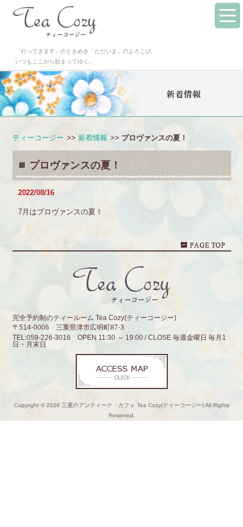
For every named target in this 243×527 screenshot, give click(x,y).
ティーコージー (38, 137)
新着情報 (92, 137)
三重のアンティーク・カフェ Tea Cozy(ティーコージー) (133, 405)
